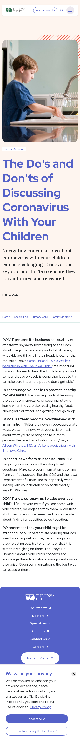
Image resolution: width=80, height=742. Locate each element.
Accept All (35, 719)
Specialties (38, 623)
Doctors (38, 616)
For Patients (38, 608)
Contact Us (38, 639)
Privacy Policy (40, 707)
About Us (38, 631)
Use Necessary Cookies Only (35, 731)
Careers (38, 647)
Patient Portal (38, 658)
